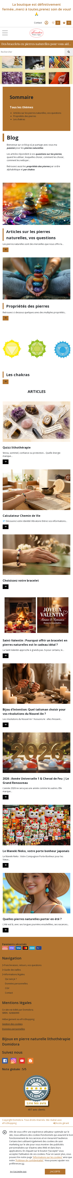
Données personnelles (16, 983)
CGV (7, 988)
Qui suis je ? (11, 978)
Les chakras (19, 119)
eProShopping (9, 1123)
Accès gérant (62, 1123)
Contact (38, 22)
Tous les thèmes (21, 107)
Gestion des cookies (12, 1024)
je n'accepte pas (18, 1171)
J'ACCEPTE (55, 1171)
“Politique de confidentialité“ (29, 1160)
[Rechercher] (68, 52)
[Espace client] (46, 23)
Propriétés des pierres (24, 116)
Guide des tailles (12, 969)
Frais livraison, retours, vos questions (22, 965)
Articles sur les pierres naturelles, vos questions (37, 112)
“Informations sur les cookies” (47, 1157)
